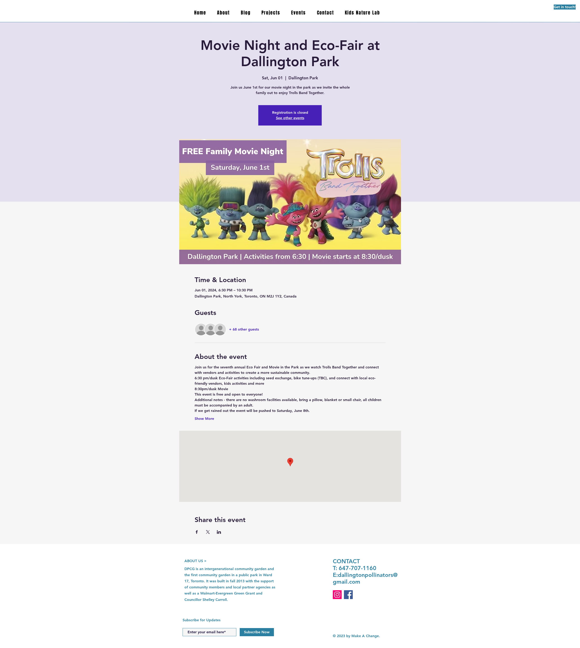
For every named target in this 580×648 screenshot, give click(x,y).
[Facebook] (348, 594)
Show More (204, 418)
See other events (290, 118)
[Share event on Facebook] (197, 532)
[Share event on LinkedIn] (219, 532)
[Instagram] (337, 594)
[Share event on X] (208, 532)
